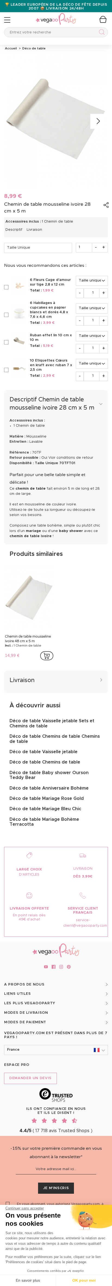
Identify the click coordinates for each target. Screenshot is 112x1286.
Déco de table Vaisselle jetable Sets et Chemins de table (52, 723)
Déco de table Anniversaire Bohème (49, 788)
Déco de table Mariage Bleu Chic (45, 809)
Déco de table (33, 48)
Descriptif (13, 230)
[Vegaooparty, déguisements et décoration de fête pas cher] (56, 16)
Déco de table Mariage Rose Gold (47, 798)
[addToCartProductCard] (46, 656)
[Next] (97, 121)
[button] (56, 1050)
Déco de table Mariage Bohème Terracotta (44, 821)
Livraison (34, 230)
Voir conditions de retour (70, 458)
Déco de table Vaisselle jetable (43, 752)
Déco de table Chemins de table (45, 762)
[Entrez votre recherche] (100, 33)
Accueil (11, 48)
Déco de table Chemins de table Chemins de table (55, 738)
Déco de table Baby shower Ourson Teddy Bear (49, 775)
